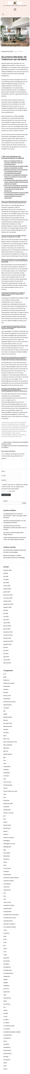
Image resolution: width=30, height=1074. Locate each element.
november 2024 (8, 635)
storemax (6, 989)
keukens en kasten (8, 837)
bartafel (5, 692)
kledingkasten (7, 847)
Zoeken (5, 501)
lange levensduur (20, 429)
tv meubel (6, 1023)
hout (4, 779)
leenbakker (6, 856)
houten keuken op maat (10, 791)
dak (4, 711)
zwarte (5, 1069)
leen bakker (6, 853)
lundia (5, 862)
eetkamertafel (7, 726)
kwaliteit (12, 429)
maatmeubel (7, 874)
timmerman (6, 1004)
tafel (4, 995)
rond (4, 952)
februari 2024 (7, 663)
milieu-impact (16, 433)
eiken (4, 736)
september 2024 (8, 641)
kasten (5, 822)
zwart (5, 1066)
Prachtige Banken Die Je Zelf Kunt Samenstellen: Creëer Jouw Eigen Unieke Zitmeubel (15, 515)
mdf (4, 899)
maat (4, 865)
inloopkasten (7, 810)
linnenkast (6, 859)
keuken (5, 831)
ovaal (4, 939)
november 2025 (7, 598)
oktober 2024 (7, 638)
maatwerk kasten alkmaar (11, 877)
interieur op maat (8, 813)
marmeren (6, 887)
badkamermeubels (8, 683)
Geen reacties (18, 51)
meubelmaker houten (9, 918)
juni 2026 (5, 576)
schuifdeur (6, 964)
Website (3, 480)
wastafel (5, 1056)
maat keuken (7, 868)
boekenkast (6, 698)
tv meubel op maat (8, 1026)
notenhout (6, 933)
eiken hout (6, 739)
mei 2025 (6, 616)
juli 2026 (5, 573)
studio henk (6, 992)
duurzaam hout (7, 723)
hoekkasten (6, 773)
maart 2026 (6, 586)
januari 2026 (6, 592)
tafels (5, 1001)
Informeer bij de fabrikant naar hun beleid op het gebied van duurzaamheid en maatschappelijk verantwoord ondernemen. (16, 195)
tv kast (5, 1016)
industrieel (6, 800)
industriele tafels (8, 803)
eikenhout (6, 748)
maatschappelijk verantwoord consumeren (13, 431)
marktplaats (7, 884)
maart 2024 (6, 660)
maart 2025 (6, 623)
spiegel (5, 979)
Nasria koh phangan (9, 555)
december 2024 (8, 632)
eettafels (6, 732)
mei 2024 (6, 653)
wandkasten (6, 1047)
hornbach (6, 776)
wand (4, 1041)
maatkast (6, 871)
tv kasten (6, 1019)
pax (4, 945)
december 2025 (8, 595)
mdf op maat (7, 902)
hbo (4, 760)
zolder (5, 1063)
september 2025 (8, 604)
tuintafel (5, 1013)
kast (4, 819)
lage (4, 850)
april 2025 (6, 620)
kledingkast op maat (9, 844)
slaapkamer (6, 976)
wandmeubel (7, 1050)
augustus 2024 (7, 644)
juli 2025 (5, 610)
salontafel (6, 958)
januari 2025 (6, 629)
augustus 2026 (7, 570)
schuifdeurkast (7, 970)
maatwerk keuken (8, 881)
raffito (5, 948)
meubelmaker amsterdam (11, 915)
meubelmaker (7, 911)
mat (4, 893)
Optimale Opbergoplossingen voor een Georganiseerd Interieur (14, 521)
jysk (4, 816)
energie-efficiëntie (12, 426)
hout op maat (7, 782)
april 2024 (6, 657)
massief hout (7, 890)
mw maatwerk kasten (9, 927)
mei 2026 (6, 579)
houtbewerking (7, 785)
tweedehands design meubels (11, 1032)
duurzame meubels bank (8, 424)
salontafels (6, 961)
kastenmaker (7, 825)
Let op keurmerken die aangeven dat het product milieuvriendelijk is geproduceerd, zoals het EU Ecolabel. (16, 182)
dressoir (5, 720)
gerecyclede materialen (11, 427)
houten (5, 788)
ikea (4, 797)
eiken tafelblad (7, 745)
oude (4, 936)
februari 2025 (7, 626)
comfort (12, 422)
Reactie (4, 458)
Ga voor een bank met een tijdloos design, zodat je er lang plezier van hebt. (16, 167)
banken (7, 422)
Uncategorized (7, 1035)
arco (4, 674)
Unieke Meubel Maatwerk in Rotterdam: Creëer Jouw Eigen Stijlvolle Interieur (14, 538)
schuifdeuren (7, 967)
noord (5, 930)
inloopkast (6, 807)
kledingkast (6, 840)
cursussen (6, 708)
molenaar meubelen (9, 924)
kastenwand (6, 828)
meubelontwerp (8, 921)
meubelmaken (7, 908)
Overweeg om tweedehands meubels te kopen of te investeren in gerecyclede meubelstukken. (15, 176)
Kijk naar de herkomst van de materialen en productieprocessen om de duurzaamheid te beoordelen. (16, 171)
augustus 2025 (7, 607)
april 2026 (6, 582)
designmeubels (7, 717)
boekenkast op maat (9, 702)
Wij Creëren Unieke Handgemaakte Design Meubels (13, 533)
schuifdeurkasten (8, 973)
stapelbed (6, 985)
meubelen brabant (8, 905)
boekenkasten (7, 705)
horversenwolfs (7, 550)
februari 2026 (7, 589)
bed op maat (7, 695)
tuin (4, 1007)
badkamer (6, 680)
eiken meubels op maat (10, 742)
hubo (4, 794)
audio (4, 677)
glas (4, 757)
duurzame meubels (20, 422)
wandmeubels (7, 1053)
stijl (20, 436)
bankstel (5, 689)
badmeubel (6, 686)
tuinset (5, 1010)
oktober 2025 (7, 601)
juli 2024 (5, 647)
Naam (3, 471)
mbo (4, 896)
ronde (5, 955)
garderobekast (7, 754)
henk (4, 763)
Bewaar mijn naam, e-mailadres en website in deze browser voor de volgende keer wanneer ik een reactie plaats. (14, 487)
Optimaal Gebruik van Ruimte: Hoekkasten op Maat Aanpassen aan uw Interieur (14, 527)
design (5, 714)
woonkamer (6, 1060)
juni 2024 (5, 650)
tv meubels (6, 1029)
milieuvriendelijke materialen (9, 434)
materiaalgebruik (6, 433)
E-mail (3, 475)
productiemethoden (13, 436)
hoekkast (6, 769)
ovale (4, 942)
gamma (5, 751)
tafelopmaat (7, 998)
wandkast (6, 1044)
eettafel (5, 729)
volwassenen (7, 1038)
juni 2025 (5, 613)
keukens (5, 834)
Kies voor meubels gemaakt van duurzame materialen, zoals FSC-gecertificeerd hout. (13, 162)
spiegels (5, 982)
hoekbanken (7, 766)
